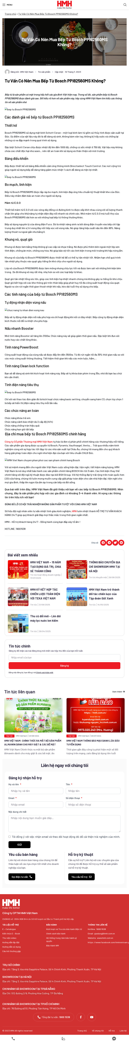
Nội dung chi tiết (17, 811)
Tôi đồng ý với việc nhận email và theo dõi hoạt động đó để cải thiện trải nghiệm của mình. (66, 836)
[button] (103, 543)
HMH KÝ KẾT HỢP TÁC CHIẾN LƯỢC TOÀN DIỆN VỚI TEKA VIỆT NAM (45, 594)
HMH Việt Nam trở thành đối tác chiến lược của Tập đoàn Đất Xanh (104, 594)
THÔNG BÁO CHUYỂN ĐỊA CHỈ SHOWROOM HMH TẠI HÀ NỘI (104, 566)
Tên (68, 784)
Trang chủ (10, 13)
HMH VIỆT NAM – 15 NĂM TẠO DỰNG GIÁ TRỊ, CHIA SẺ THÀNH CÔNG (45, 566)
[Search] (125, 5)
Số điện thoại (73, 798)
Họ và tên (14, 784)
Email (11, 798)
